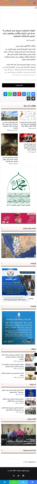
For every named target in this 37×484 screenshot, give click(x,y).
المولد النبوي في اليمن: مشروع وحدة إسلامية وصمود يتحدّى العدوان (13, 365)
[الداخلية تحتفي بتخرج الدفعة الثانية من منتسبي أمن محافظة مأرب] (30, 410)
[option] (18, 435)
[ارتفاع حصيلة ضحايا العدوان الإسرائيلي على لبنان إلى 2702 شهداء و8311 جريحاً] (27, 115)
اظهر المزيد (19, 85)
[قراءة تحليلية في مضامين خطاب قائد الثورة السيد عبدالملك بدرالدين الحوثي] (30, 357)
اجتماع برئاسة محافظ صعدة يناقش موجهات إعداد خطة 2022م (13, 400)
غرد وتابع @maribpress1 (29, 462)
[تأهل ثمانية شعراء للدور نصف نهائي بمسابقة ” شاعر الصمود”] (30, 393)
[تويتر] (29, 94)
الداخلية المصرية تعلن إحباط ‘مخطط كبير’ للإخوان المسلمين (21, 442)
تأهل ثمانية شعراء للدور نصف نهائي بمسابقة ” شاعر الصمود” (13, 391)
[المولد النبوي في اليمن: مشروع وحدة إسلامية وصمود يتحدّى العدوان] (30, 367)
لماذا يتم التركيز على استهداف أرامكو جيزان (12, 374)
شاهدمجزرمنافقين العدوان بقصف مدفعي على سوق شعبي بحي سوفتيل (10, 159)
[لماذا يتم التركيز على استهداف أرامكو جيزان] (30, 376)
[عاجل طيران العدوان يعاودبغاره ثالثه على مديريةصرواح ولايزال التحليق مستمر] (27, 137)
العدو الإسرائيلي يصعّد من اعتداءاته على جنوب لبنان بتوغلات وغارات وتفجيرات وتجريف (10, 125)
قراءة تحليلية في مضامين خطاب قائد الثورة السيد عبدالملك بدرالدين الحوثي (12, 357)
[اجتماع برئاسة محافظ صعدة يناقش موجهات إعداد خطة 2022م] (30, 402)
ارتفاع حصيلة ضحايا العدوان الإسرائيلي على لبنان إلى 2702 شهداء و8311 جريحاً (28, 124)
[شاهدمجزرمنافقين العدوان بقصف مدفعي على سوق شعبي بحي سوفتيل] (9, 144)
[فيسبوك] (33, 94)
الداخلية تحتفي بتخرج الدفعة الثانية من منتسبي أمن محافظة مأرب (13, 409)
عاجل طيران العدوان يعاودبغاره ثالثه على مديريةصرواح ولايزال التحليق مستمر (30, 147)
